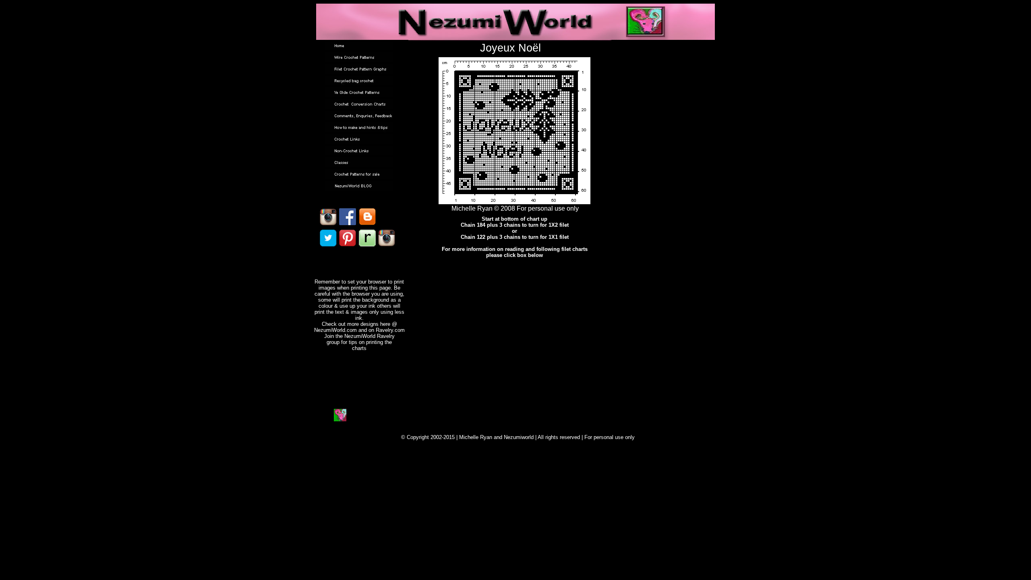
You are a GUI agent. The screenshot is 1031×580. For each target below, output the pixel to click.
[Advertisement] (515, 316)
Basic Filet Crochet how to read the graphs (514, 282)
